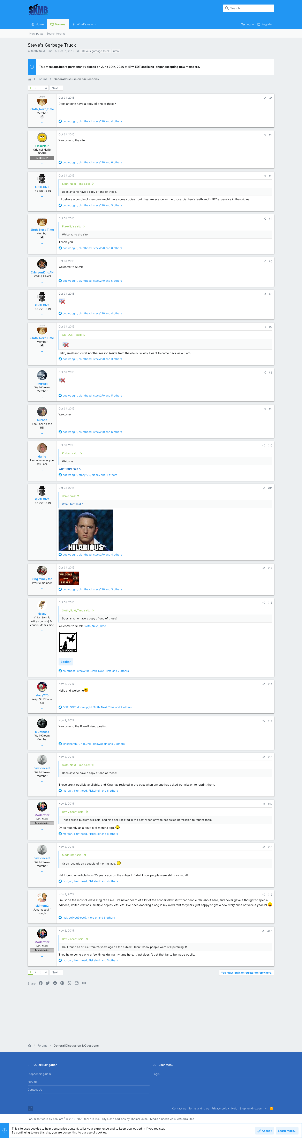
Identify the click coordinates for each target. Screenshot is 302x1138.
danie (42, 456)
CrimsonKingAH (42, 272)
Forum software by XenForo (64, 1119)
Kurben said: (70, 453)
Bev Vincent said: (73, 811)
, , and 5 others (92, 205)
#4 (270, 218)
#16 (270, 757)
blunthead (42, 731)
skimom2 (42, 905)
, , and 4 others (92, 121)
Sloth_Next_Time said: (76, 183)
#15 (270, 720)
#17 (270, 804)
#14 (270, 684)
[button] (95, 24)
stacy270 (42, 695)
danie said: (69, 496)
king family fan (42, 579)
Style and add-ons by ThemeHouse (125, 1119)
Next (55, 88)
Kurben (42, 420)
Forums (32, 1081)
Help (234, 1108)
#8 (270, 372)
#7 (270, 327)
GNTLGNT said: (72, 334)
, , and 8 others (90, 833)
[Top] (266, 1108)
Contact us (35, 1089)
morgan (42, 383)
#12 (270, 568)
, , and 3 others (92, 359)
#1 (270, 98)
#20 (269, 931)
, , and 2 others (96, 670)
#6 (270, 294)
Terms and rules (199, 1108)
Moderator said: (72, 855)
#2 (270, 134)
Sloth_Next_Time (41, 51)
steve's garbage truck (96, 51)
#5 (270, 261)
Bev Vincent (42, 768)
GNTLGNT (42, 187)
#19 (270, 894)
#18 (270, 847)
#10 (270, 445)
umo (116, 51)
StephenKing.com (39, 1074)
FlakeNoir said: (71, 226)
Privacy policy (220, 1108)
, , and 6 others (92, 162)
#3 (270, 176)
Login (156, 1074)
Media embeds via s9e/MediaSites (172, 1119)
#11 (270, 488)
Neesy (42, 613)
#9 (270, 408)
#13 (270, 602)
